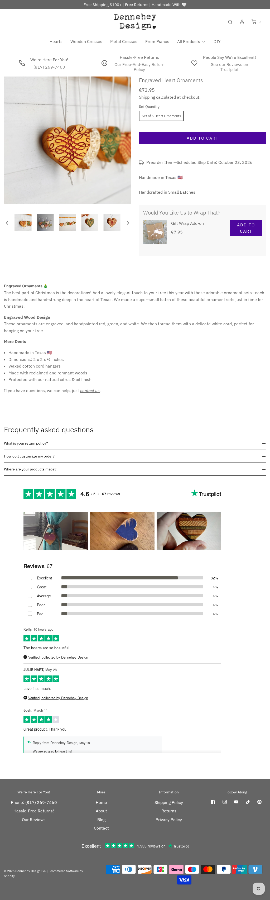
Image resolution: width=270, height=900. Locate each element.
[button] (7, 222)
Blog (101, 819)
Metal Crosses (123, 41)
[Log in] (242, 21)
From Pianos (157, 41)
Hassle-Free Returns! (33, 810)
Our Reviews (34, 819)
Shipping (147, 97)
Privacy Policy (169, 819)
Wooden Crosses (86, 41)
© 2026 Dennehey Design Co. (25, 871)
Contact (101, 828)
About (101, 810)
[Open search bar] (230, 22)
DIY (217, 41)
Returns (168, 810)
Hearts (56, 41)
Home (101, 802)
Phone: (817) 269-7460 (34, 802)
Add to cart (203, 138)
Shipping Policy (169, 802)
